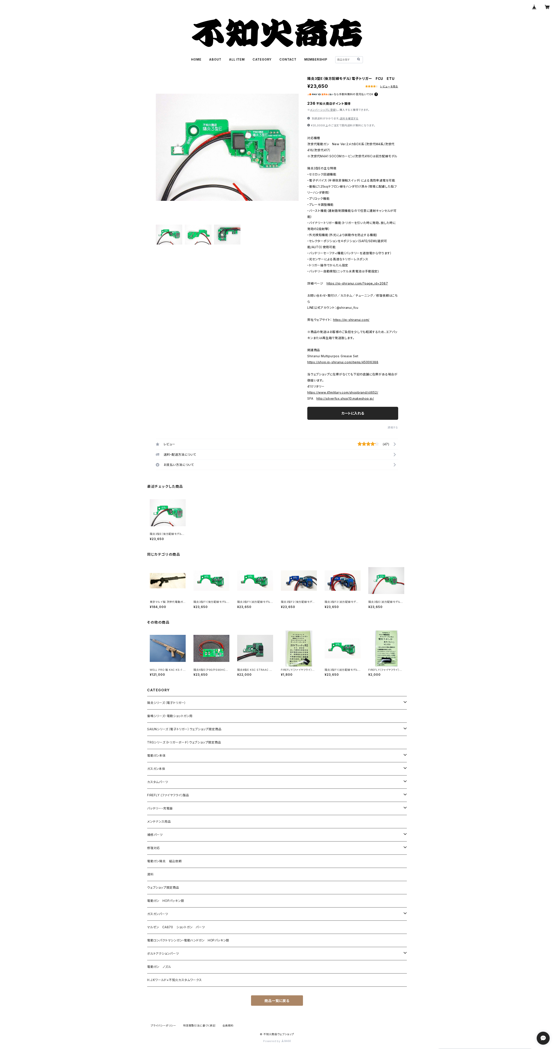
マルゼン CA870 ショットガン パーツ (177, 927)
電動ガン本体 (156, 755)
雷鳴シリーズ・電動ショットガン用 (170, 716)
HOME (196, 59)
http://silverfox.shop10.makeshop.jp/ (345, 398)
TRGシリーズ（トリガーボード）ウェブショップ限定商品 (184, 742)
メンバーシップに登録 (323, 109)
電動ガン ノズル (159, 967)
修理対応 (153, 848)
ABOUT (215, 59)
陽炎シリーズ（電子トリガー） (166, 703)
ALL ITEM (237, 59)
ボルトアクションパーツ (163, 953)
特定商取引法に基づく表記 (199, 1025)
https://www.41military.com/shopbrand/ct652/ (342, 392)
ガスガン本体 (156, 769)
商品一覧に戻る (277, 1001)
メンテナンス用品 (159, 821)
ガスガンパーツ (157, 914)
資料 (150, 874)
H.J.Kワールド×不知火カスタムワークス (174, 980)
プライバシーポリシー (163, 1025)
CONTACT (287, 59)
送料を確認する (349, 118)
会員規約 (228, 1025)
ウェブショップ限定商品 (163, 887)
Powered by (272, 1041)
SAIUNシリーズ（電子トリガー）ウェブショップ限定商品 (184, 729)
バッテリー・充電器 (160, 808)
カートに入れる (352, 413)
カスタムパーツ (157, 782)
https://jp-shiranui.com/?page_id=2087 (357, 283)
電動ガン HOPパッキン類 (165, 901)
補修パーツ (155, 835)
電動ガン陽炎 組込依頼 (164, 861)
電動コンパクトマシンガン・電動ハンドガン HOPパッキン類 (188, 940)
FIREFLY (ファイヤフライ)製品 (168, 795)
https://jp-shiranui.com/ (351, 320)
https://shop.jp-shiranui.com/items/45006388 (342, 362)
